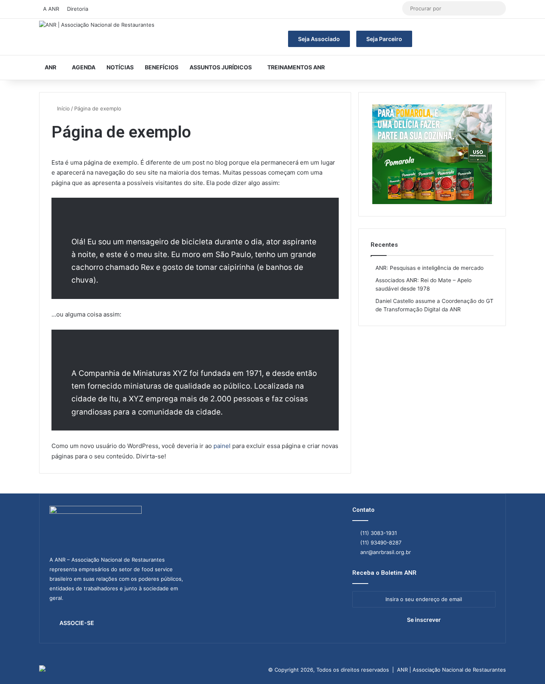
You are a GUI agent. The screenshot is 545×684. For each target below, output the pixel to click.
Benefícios (161, 67)
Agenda (83, 67)
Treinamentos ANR (296, 67)
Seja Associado (319, 38)
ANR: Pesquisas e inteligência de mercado (429, 268)
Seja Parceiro (384, 38)
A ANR (51, 9)
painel (222, 446)
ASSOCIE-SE (76, 622)
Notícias (120, 67)
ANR (50, 67)
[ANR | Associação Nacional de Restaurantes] (96, 25)
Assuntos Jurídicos (221, 67)
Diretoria (77, 9)
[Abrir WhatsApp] (525, 664)
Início (62, 108)
